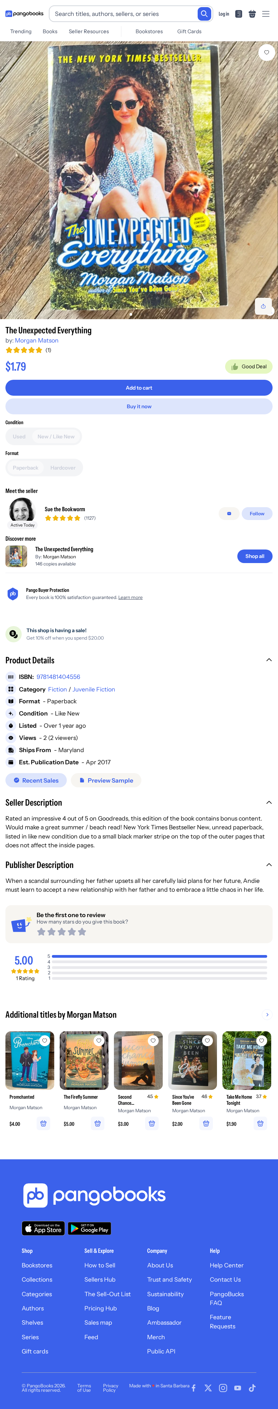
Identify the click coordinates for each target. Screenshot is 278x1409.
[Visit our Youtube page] (238, 1388)
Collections (37, 1279)
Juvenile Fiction (94, 689)
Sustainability (165, 1294)
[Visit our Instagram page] (223, 1388)
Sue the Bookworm (65, 509)
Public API (161, 1351)
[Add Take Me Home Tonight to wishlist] (261, 1040)
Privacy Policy (110, 1388)
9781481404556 (58, 676)
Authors (33, 1308)
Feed (91, 1337)
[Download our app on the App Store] (43, 1228)
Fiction (57, 689)
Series (30, 1337)
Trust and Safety (169, 1279)
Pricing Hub (100, 1308)
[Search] (204, 14)
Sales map (98, 1322)
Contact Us (225, 1279)
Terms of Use (84, 1388)
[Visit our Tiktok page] (252, 1388)
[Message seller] (229, 513)
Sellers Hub (100, 1279)
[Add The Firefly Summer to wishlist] (99, 1040)
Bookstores (149, 31)
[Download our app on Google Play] (89, 1228)
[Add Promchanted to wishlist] (44, 1040)
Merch (156, 1337)
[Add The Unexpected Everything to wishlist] (266, 52)
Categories (37, 1294)
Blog (153, 1308)
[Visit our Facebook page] (194, 1388)
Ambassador (164, 1322)
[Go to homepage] (24, 14)
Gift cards (35, 1351)
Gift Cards (189, 31)
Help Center (227, 1265)
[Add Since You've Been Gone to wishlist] (207, 1040)
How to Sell (99, 1265)
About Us (160, 1265)
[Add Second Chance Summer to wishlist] (153, 1040)
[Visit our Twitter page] (208, 1388)
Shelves (32, 1322)
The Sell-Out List (107, 1294)
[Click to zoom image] (139, 180)
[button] (139, 661)
